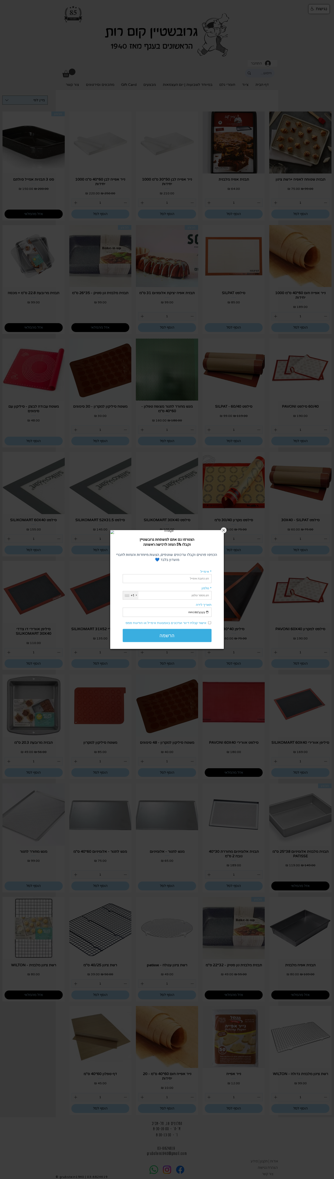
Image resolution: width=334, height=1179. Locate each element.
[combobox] (130, 595)
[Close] (224, 530)
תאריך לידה (204, 605)
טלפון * (207, 588)
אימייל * (206, 571)
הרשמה (167, 635)
